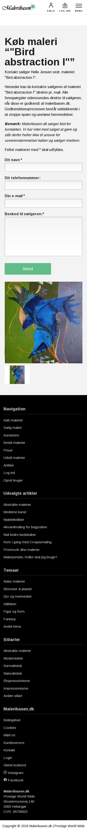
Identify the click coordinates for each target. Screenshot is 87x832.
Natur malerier (14, 581)
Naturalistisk (12, 673)
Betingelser (12, 720)
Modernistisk (13, 658)
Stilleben (9, 604)
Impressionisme (15, 688)
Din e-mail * (15, 196)
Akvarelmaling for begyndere (25, 527)
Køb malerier (13, 420)
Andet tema (12, 626)
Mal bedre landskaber (19, 535)
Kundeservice (13, 743)
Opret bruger (13, 480)
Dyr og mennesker (17, 596)
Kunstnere (11, 435)
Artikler (8, 465)
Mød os (9, 735)
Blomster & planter (17, 589)
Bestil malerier (14, 443)
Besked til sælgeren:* (24, 214)
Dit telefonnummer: (23, 178)
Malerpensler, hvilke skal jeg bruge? (30, 557)
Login (7, 758)
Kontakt (9, 750)
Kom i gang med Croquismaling (27, 542)
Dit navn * (13, 160)
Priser (8, 450)
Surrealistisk (12, 666)
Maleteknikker (13, 520)
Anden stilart (12, 696)
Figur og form (14, 611)
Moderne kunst (14, 512)
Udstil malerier (14, 458)
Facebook (15, 780)
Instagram (15, 773)
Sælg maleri (12, 428)
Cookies (9, 728)
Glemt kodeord (14, 765)
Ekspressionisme (16, 681)
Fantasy (9, 619)
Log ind (9, 473)
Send (28, 268)
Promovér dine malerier (21, 550)
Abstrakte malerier (17, 505)
